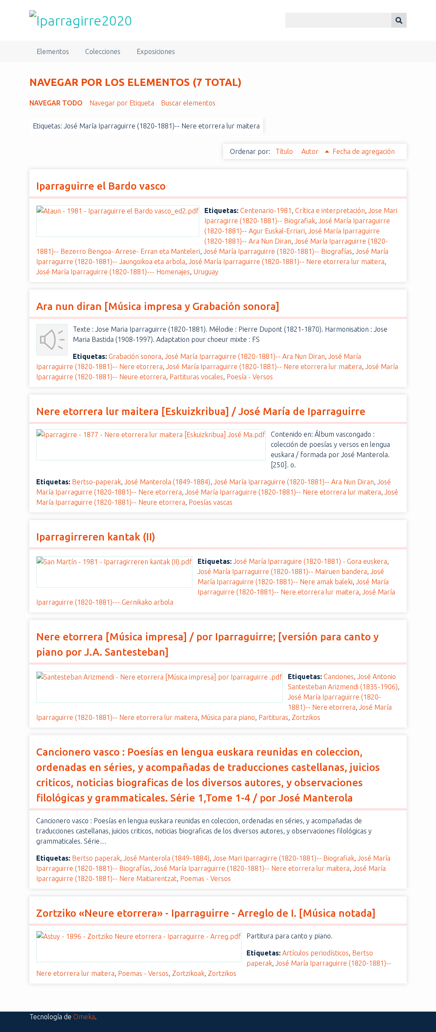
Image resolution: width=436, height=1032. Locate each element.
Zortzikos (306, 717)
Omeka (84, 1017)
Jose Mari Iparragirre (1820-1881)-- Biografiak (283, 858)
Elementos (53, 51)
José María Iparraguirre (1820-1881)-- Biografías (278, 251)
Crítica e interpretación (330, 210)
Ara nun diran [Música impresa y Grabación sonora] (157, 306)
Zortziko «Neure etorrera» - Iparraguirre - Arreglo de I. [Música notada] (206, 913)
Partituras (273, 717)
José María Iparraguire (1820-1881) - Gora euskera (310, 561)
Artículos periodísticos (315, 953)
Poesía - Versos (250, 377)
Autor (310, 151)
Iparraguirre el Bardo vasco (101, 186)
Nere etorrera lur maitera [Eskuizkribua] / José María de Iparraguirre (200, 411)
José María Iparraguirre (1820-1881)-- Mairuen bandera (282, 571)
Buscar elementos (188, 103)
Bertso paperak (96, 858)
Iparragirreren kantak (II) (95, 537)
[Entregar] (399, 20)
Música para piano (228, 717)
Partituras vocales (196, 377)
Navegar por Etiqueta (121, 103)
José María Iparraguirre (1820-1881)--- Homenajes (113, 272)
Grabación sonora (135, 356)
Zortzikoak (188, 973)
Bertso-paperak (96, 482)
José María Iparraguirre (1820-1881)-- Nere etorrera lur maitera (286, 261)
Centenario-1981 (266, 210)
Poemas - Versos (205, 878)
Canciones (339, 676)
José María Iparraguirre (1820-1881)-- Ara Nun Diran (245, 356)
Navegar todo (56, 103)
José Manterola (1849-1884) (167, 482)
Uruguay (205, 272)
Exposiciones (156, 51)
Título (285, 151)
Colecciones (102, 51)
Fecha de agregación (364, 151)
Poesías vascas (210, 502)
